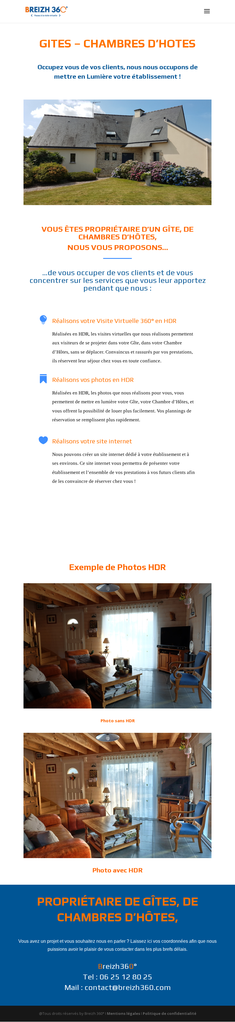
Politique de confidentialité (169, 1013)
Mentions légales (123, 1013)
